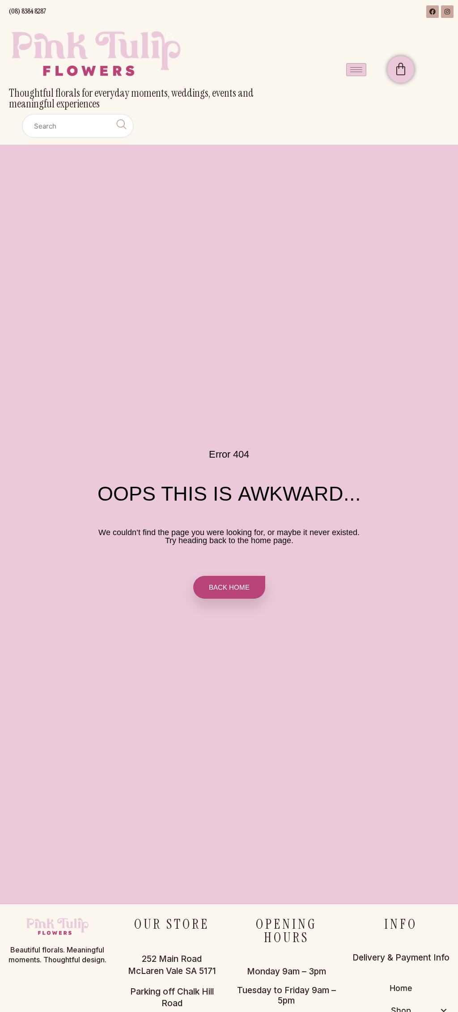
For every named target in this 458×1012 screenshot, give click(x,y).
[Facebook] (432, 11)
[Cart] (400, 69)
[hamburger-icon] (356, 69)
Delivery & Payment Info (401, 957)
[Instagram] (447, 11)
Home (401, 988)
